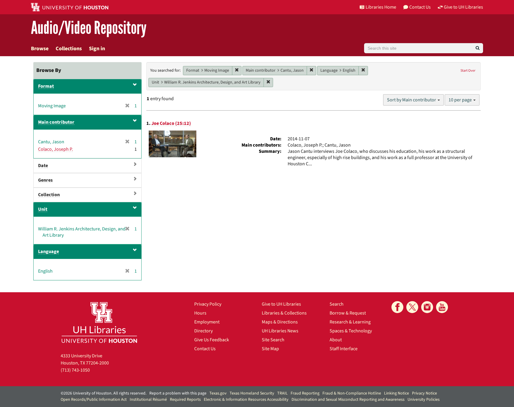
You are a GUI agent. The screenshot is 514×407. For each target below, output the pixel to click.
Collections (69, 48)
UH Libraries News (280, 331)
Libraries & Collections (284, 313)
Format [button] (46, 86)
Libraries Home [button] (381, 7)
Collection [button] (49, 194)
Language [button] (48, 251)
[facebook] (397, 307)
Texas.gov (218, 393)
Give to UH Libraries (281, 304)
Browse (39, 48)
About (336, 340)
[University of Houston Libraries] (99, 322)
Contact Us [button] (420, 7)
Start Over (467, 70)
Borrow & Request (348, 313)
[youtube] (442, 307)
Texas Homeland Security (252, 393)
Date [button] (43, 165)
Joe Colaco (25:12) (171, 123)
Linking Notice (396, 393)
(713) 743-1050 (75, 370)
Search (337, 304)
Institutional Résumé (148, 400)
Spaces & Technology (351, 331)
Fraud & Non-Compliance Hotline (351, 393)
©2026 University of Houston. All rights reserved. (103, 393)
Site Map (270, 348)
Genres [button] (45, 180)
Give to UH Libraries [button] (463, 7)
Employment (207, 322)
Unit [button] (42, 209)
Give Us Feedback (211, 340)
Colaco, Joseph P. (55, 149)
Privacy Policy (207, 304)
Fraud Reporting (305, 393)
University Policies (424, 400)
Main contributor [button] (56, 122)
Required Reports (185, 400)
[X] (412, 307)
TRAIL (282, 393)
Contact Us (205, 348)
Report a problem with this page (177, 393)
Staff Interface (344, 348)
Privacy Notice (424, 393)
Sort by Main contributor (412, 100)
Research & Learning (350, 322)
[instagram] (427, 307)
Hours (200, 313)
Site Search (273, 340)
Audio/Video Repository (89, 28)
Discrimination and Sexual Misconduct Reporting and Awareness (348, 400)
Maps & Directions (280, 322)
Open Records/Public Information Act (94, 400)
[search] (477, 48)
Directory (203, 331)
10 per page (461, 100)
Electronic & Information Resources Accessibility (246, 400)
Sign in (97, 48)
